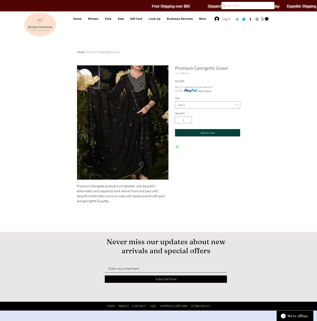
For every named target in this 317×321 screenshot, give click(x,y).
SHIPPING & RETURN (173, 306)
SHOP (111, 306)
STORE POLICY (201, 306)
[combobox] (207, 105)
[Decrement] (178, 120)
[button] (265, 19)
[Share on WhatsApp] (177, 147)
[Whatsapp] (237, 19)
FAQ (153, 306)
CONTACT (139, 306)
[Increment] (189, 120)
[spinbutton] (183, 120)
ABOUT (124, 306)
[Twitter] (244, 19)
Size (178, 98)
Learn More (204, 90)
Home (81, 52)
